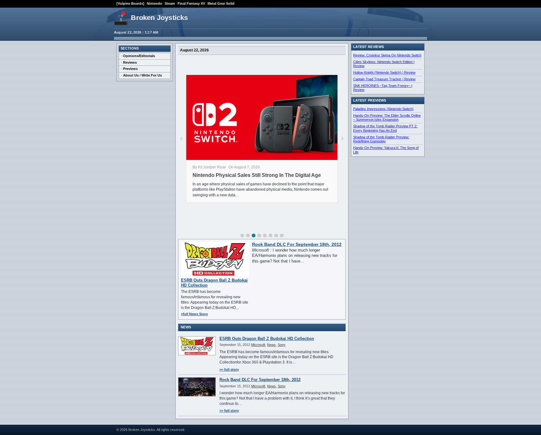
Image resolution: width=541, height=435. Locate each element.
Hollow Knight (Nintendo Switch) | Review (384, 72)
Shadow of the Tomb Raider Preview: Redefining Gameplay (381, 139)
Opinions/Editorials (139, 56)
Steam (170, 3)
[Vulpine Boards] (130, 3)
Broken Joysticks (159, 17)
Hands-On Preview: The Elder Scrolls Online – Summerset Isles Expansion (387, 118)
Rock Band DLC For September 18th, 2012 (297, 244)
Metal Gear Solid (221, 3)
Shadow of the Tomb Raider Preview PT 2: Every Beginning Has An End (385, 128)
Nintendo (154, 3)
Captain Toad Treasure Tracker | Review (384, 79)
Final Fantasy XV (191, 3)
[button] (242, 235)
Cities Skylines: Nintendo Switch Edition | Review (384, 64)
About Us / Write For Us (142, 75)
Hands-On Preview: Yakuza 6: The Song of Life (386, 150)
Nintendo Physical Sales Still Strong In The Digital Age (257, 175)
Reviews (130, 62)
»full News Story (194, 314)
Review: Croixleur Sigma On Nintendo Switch (387, 55)
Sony (282, 345)
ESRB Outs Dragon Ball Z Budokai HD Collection (266, 338)
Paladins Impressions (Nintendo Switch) (383, 109)
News (271, 345)
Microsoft (258, 345)
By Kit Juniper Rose (209, 167)
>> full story (229, 369)
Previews (130, 69)
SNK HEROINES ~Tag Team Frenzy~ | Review (382, 88)
